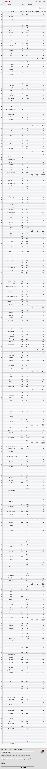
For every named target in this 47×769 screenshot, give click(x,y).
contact (44, 1)
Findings (30, 4)
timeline (6, 749)
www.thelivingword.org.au (6, 759)
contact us (20, 749)
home (2, 749)
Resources (22, 4)
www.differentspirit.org (26, 758)
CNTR (15, 4)
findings (15, 749)
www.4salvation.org (16, 759)
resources (10, 749)
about (36, 1)
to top (23, 767)
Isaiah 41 (43, 745)
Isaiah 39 (38, 745)
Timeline (9, 4)
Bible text (42, 8)
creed (40, 1)
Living (6, 2)
